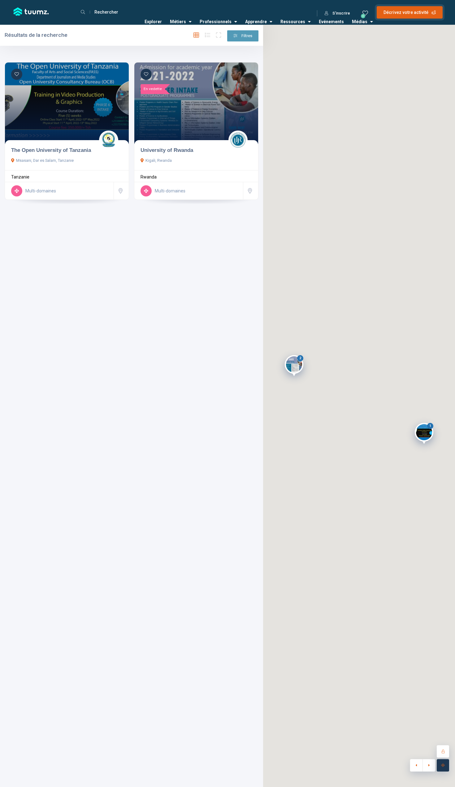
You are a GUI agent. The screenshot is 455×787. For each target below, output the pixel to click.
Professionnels (216, 21)
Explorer (153, 21)
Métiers (178, 21)
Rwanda (149, 176)
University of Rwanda (167, 150)
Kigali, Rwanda (158, 160)
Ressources (292, 21)
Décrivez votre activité (406, 12)
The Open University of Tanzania (51, 150)
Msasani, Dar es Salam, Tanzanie (45, 160)
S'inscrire (341, 13)
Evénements (331, 21)
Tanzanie (20, 176)
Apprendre (256, 21)
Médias (359, 21)
